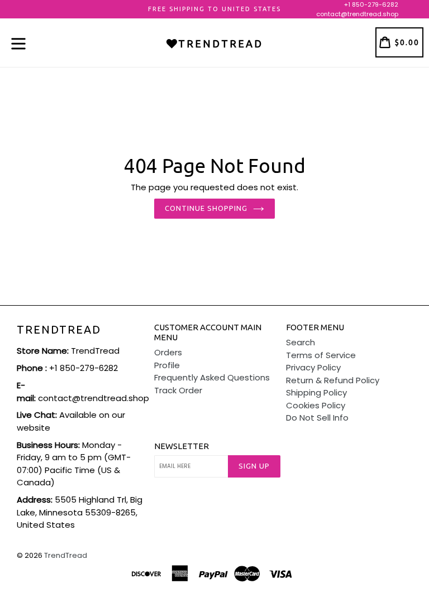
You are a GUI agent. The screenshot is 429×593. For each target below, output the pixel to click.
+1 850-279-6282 (371, 4)
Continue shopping (206, 208)
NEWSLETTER (181, 446)
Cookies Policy (315, 405)
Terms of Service (321, 355)
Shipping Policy (316, 392)
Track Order (178, 390)
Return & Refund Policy (332, 380)
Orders (168, 352)
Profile (167, 365)
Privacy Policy (313, 367)
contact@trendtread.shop (357, 13)
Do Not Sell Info (317, 417)
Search (300, 342)
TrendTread (59, 329)
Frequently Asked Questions (212, 377)
